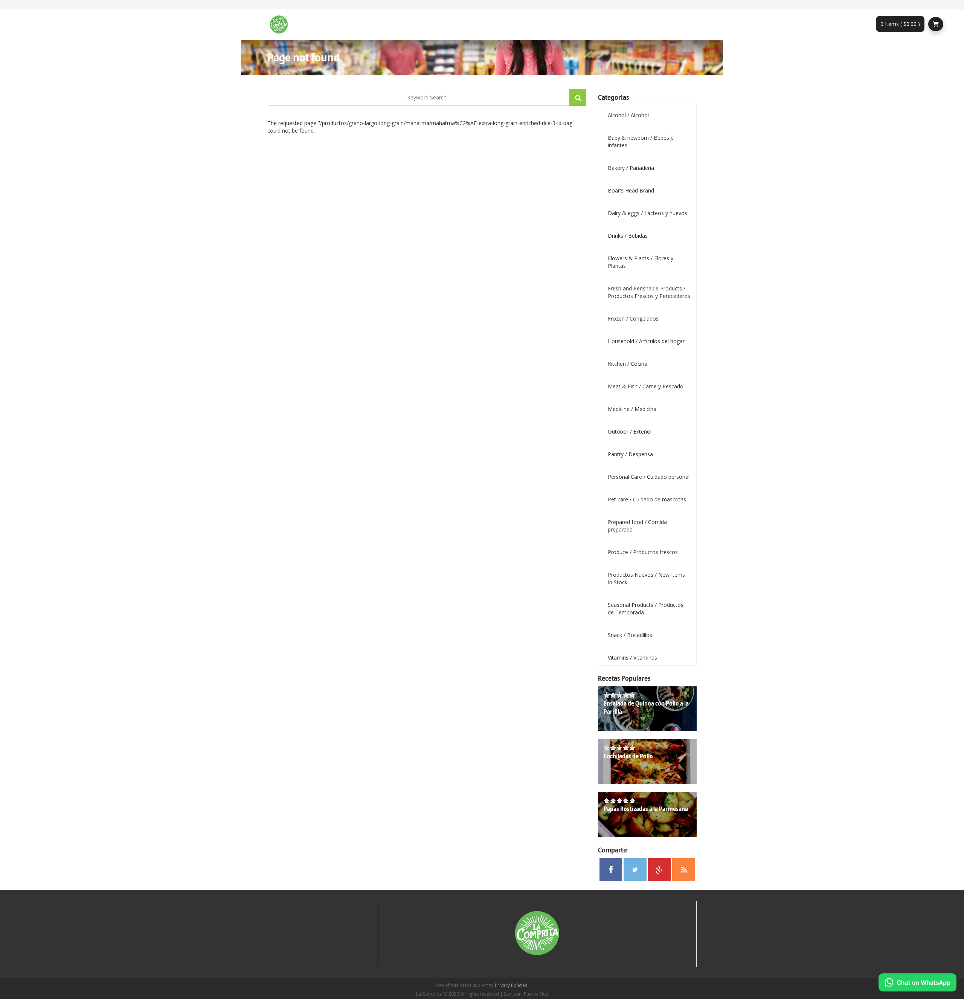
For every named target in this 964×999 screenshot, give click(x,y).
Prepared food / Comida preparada (637, 525)
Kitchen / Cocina (627, 363)
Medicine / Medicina (632, 408)
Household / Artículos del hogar (646, 341)
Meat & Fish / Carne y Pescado (645, 386)
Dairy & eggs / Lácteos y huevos (647, 213)
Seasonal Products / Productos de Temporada (645, 608)
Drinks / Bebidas (628, 235)
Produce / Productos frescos (643, 552)
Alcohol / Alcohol (628, 115)
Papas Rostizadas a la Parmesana (646, 809)
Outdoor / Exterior (630, 431)
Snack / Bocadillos (630, 635)
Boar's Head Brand (631, 190)
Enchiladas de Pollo (628, 756)
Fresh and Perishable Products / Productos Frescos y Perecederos (649, 292)
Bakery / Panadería (631, 167)
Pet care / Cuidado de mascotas (647, 499)
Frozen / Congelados (633, 318)
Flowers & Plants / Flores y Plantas (640, 262)
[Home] (281, 24)
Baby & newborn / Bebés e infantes (641, 141)
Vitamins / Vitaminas (632, 657)
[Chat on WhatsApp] (917, 982)
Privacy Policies (511, 985)
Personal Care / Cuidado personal (648, 476)
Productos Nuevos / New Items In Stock (646, 578)
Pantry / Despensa (630, 454)
